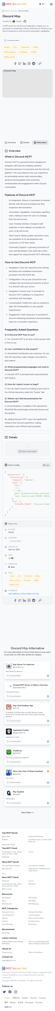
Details (27, 10)
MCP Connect (7, 889)
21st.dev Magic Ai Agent (11, 866)
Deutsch (33, 998)
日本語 (20, 1002)
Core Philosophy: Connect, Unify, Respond (40, 841)
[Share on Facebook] (15, 63)
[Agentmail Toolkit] (9, 731)
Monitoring (32, 924)
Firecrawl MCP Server (36, 836)
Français (42, 998)
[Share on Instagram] (29, 63)
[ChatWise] (9, 752)
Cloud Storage (7, 924)
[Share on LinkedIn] (24, 63)
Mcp (36, 47)
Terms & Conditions (36, 952)
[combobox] (43, 4)
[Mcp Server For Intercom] (9, 666)
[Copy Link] (39, 63)
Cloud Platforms (8, 915)
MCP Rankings (34, 904)
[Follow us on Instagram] (15, 992)
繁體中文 (8, 1007)
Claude (24, 52)
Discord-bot (10, 52)
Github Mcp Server (8, 845)
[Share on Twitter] (19, 63)
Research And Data (35, 912)
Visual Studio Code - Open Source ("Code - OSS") (11, 853)
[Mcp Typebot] (9, 793)
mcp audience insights (37, 866)
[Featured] (48, 771)
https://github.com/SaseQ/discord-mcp (23, 593)
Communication (15, 676)
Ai (16, 47)
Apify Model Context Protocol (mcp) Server (39, 870)
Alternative (37, 10)
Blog (4, 901)
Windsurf (32, 884)
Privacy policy (7, 952)
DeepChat (5, 857)
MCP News (32, 901)
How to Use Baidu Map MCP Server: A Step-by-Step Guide (39, 943)
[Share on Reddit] (33, 63)
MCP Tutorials (7, 904)
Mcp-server (10, 57)
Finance (5, 921)
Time (4, 874)
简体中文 (16, 998)
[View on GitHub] (25, 21)
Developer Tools (8, 912)
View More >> (27, 813)
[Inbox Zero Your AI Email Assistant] (9, 773)
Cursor (31, 852)
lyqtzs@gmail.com (9, 960)
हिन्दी (6, 1002)
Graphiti (5, 840)
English (7, 998)
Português (29, 1002)
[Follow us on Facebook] (10, 992)
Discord (26, 47)
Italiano (13, 1002)
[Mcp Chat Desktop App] (9, 707)
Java (7, 47)
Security (5, 918)
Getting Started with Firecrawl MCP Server (12, 943)
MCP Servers (6, 898)
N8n (34, 52)
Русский (39, 1002)
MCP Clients (33, 898)
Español (25, 998)
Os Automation (34, 921)
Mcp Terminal (7, 869)
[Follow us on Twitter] (4, 992)
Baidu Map (6, 836)
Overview (17, 10)
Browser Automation (36, 918)
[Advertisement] (27, 120)
